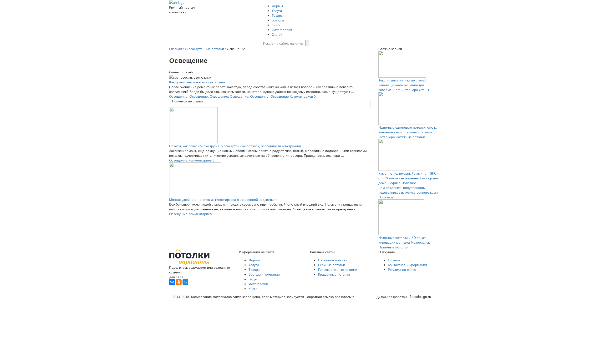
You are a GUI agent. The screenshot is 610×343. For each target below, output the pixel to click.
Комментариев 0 (303, 96)
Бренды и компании (264, 274)
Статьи (277, 34)
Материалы (420, 242)
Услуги (277, 10)
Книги (276, 24)
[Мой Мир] (185, 282)
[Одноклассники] (179, 282)
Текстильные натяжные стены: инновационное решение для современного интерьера (402, 85)
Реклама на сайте (402, 269)
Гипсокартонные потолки (337, 269)
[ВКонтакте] (172, 282)
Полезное (409, 182)
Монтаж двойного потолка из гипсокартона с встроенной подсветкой (222, 199)
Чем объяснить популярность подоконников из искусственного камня (409, 190)
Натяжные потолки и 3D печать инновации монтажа (402, 240)
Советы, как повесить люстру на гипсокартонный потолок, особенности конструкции (235, 145)
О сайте (394, 259)
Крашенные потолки (334, 274)
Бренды (278, 20)
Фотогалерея (282, 29)
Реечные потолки (331, 264)
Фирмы (277, 5)
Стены (424, 89)
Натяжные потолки (410, 136)
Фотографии (258, 283)
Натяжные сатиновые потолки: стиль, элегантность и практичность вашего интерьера (407, 132)
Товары (277, 15)
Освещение (178, 96)
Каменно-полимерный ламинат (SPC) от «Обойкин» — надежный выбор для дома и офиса (408, 178)
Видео (253, 279)
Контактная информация (407, 264)
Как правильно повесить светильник (197, 82)
